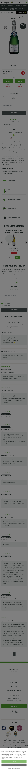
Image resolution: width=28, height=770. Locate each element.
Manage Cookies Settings (14, 768)
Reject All (14, 765)
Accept (14, 761)
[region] (14, 759)
